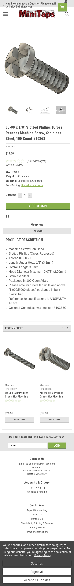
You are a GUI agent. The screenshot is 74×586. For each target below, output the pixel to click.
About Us (37, 514)
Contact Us (37, 519)
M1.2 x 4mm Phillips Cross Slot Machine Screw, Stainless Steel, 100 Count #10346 (53, 395)
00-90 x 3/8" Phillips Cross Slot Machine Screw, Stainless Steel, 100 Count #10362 (18, 395)
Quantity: (11, 194)
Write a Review (14, 164)
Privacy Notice (37, 527)
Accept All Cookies (37, 580)
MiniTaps (9, 385)
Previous (6, 68)
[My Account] (65, 1)
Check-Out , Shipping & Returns (37, 523)
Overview (37, 224)
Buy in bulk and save (32, 185)
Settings (37, 563)
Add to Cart (19, 419)
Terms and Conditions (37, 532)
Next (68, 68)
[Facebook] (7, 216)
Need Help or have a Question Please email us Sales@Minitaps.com (31, 5)
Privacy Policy (42, 555)
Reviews (37, 231)
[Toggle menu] (5, 14)
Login (31, 487)
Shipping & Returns (37, 492)
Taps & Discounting (37, 510)
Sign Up (41, 487)
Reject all (37, 572)
